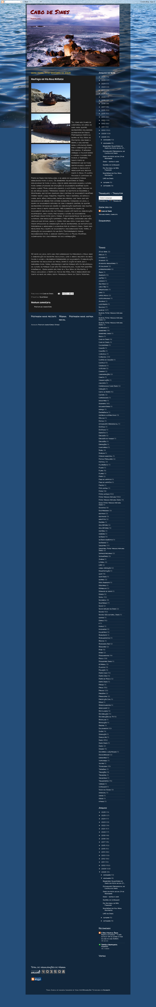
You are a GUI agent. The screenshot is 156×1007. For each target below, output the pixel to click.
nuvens (101, 617)
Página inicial (63, 318)
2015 (103, 113)
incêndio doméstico (106, 540)
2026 (103, 77)
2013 (103, 120)
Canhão (102, 348)
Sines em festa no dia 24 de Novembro (113, 157)
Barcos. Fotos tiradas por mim (110, 313)
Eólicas (102, 418)
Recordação (103, 714)
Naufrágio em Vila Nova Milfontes (112, 174)
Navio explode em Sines (107, 609)
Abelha (101, 254)
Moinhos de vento (105, 591)
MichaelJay (86, 990)
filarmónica (103, 465)
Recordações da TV (106, 717)
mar (100, 574)
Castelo (102, 363)
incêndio (102, 537)
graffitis (102, 519)
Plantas (102, 667)
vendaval (102, 792)
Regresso (104, 946)
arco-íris (102, 287)
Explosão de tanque (106, 438)
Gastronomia (104, 510)
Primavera (103, 696)
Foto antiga (103, 488)
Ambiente (102, 275)
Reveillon (102, 719)
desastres (103, 400)
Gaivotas (102, 507)
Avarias (102, 301)
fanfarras (103, 447)
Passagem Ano (104, 644)
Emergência (103, 412)
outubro (106, 182)
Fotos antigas (104, 494)
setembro (107, 186)
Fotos (101, 491)
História (102, 531)
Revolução (103, 722)
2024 (103, 84)
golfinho (102, 513)
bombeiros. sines (105, 333)
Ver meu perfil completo (108, 214)
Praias (101, 690)
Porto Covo (103, 673)
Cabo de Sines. (104, 342)
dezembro (107, 140)
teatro (101, 763)
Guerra (102, 522)
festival (102, 462)
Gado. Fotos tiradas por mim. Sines (110, 504)
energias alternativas (107, 415)
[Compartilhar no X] (68, 293)
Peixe (100, 649)
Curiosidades (103, 398)
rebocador (103, 708)
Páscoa (101, 641)
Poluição (102, 670)
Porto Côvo (103, 676)
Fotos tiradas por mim (107, 497)
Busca (101, 336)
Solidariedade (104, 755)
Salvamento (103, 728)
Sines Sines (103, 743)
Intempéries (103, 556)
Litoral (101, 562)
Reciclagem (103, 711)
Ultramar (103, 787)
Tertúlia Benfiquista (109, 944)
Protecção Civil (105, 699)
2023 (103, 87)
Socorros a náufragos (108, 752)
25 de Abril (103, 252)
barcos (101, 310)
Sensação (102, 734)
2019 (103, 100)
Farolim (102, 453)
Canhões (102, 351)
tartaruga (103, 760)
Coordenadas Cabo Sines (108, 386)
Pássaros (102, 647)
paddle (101, 626)
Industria (102, 545)
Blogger (106, 990)
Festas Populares (106, 459)
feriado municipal (105, 456)
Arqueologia (103, 289)
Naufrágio (44, 297)
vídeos (101, 798)
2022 (103, 90)
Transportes (104, 781)
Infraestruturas (105, 553)
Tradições (102, 772)
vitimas (101, 801)
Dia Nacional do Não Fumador (111, 169)
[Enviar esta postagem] (59, 293)
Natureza (102, 600)
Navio (101, 606)
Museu (101, 594)
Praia (101, 687)
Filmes (101, 468)
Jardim (101, 559)
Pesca (101, 658)
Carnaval (102, 357)
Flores (101, 473)
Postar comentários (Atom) (48, 325)
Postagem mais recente (43, 316)
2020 (103, 97)
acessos (102, 257)
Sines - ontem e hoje (111, 161)
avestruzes (103, 304)
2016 (103, 110)
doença (101, 409)
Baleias (102, 307)
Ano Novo (102, 284)
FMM (101, 476)
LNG (100, 565)
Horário (102, 534)
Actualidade (103, 266)
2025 (103, 80)
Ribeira (101, 725)
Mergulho (103, 588)
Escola (101, 421)
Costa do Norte (104, 392)
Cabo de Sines (49, 12)
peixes (101, 652)
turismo (102, 784)
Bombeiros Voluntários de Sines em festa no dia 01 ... (114, 147)
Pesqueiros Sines (105, 661)
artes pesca (103, 295)
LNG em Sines (108, 178)
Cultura (102, 395)
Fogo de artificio (105, 479)
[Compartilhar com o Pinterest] (72, 293)
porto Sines (103, 682)
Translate (117, 201)
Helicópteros (104, 528)
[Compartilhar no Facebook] (70, 293)
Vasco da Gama (105, 790)
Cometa (101, 377)
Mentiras (102, 585)
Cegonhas (102, 365)
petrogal (102, 664)
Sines (101, 740)
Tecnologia (103, 766)
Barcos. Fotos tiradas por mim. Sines (111, 319)
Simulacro (103, 737)
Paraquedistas (104, 638)
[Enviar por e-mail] (63, 293)
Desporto (102, 403)
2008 (103, 137)
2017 (103, 107)
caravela (102, 354)
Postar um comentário (43, 307)
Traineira (102, 775)
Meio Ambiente (104, 582)
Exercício (102, 433)
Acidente (102, 260)
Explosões (102, 441)
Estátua (102, 427)
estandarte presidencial (108, 424)
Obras (101, 620)
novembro (107, 143)
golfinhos (102, 516)
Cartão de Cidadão (106, 360)
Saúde (101, 731)
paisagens (103, 629)
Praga (101, 684)
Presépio (102, 693)
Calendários (103, 345)
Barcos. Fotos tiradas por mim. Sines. (111, 324)
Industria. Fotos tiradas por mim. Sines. (111, 549)
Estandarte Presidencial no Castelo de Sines (114, 152)
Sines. (101, 746)
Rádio (101, 702)
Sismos (101, 749)
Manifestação (104, 571)
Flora (101, 470)
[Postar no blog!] (65, 293)
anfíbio (101, 278)
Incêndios (102, 542)
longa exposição (105, 568)
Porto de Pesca (105, 679)
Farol (101, 450)
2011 (103, 127)
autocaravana (104, 298)
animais (102, 281)
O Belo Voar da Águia (109, 933)
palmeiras (103, 632)
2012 (103, 123)
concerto (102, 383)
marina (101, 579)
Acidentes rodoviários (107, 263)
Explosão (102, 435)
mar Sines (103, 576)
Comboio (102, 371)
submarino (103, 757)
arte (100, 292)
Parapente (103, 635)
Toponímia (102, 769)
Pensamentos (104, 655)
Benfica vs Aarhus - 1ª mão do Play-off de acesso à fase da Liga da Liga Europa (112, 937)
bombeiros (102, 330)
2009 (103, 133)
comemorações (104, 374)
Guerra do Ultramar (111, 165)
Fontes (101, 485)
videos (101, 795)
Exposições (103, 444)
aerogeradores (105, 269)
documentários (104, 406)
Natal (101, 597)
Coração (102, 389)
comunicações (104, 380)
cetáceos (102, 368)
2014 (103, 117)
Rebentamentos (105, 705)
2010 (103, 130)
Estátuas (102, 430)
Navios (101, 612)
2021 (103, 93)
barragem (103, 327)
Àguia (101, 272)
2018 (103, 103)
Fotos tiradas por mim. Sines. (110, 500)
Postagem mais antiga (81, 316)
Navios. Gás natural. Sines (109, 615)
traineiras (103, 778)
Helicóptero (103, 525)
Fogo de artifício (105, 482)
